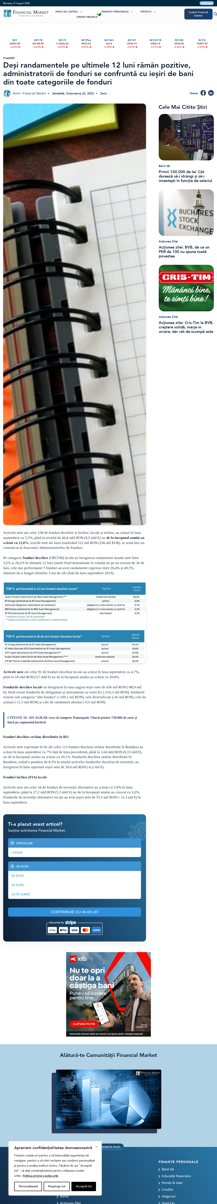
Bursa (64, 1196)
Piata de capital (67, 11)
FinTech (145, 11)
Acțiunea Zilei (168, 241)
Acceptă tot (84, 1186)
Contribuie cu (74, 912)
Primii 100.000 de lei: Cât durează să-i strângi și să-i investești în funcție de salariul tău (185, 176)
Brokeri (95, 11)
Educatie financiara (176, 1176)
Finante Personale (115, 11)
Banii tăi (164, 166)
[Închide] (96, 1147)
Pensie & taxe (172, 1183)
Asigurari (168, 1196)
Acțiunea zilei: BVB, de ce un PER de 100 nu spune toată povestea (184, 251)
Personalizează (28, 1186)
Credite (167, 1189)
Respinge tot (56, 1186)
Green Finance (87, 17)
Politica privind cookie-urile (40, 1176)
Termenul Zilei (66, 17)
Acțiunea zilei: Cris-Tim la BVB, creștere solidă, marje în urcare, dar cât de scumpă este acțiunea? (186, 327)
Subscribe (206, 3)
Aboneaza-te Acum (108, 1146)
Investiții (9, 58)
